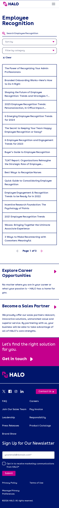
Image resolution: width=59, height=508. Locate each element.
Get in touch (14, 359)
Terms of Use (36, 483)
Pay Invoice (36, 409)
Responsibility (38, 417)
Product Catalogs (40, 425)
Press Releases (10, 425)
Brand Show (9, 434)
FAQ (4, 401)
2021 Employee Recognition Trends (25, 216)
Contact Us (45, 391)
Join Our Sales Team (14, 409)
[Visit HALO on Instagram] (17, 391)
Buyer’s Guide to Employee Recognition (27, 152)
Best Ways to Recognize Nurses (23, 172)
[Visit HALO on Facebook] (11, 391)
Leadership (8, 417)
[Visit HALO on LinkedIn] (23, 391)
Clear (8, 58)
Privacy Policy (9, 483)
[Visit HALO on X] (5, 391)
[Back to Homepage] (29, 377)
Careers (34, 401)
